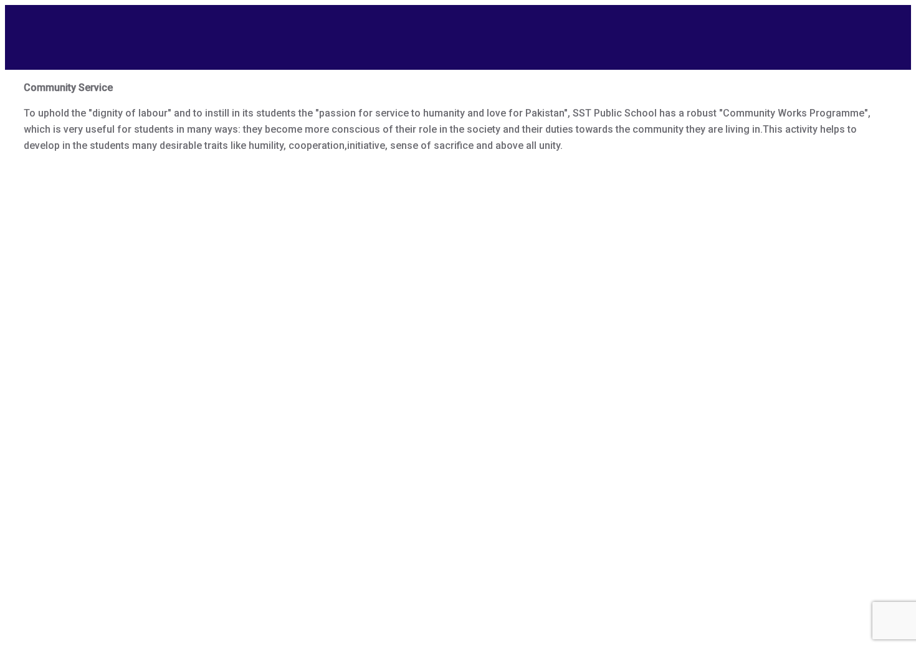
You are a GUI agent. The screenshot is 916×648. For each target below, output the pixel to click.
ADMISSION (413, 29)
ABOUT (336, 29)
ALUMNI (665, 29)
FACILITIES (588, 29)
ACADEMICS (502, 29)
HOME (271, 29)
